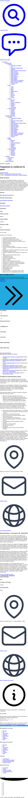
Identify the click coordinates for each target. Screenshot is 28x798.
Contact (4, 769)
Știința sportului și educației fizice (6, 200)
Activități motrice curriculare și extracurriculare (13, 356)
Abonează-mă (14, 725)
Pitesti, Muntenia (23, 175)
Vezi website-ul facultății (5, 530)
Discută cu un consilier (5, 163)
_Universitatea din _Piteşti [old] (11, 175)
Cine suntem (5, 767)
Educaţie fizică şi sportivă (5, 205)
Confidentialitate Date (7, 771)
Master (1, 211)
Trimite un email (3, 501)
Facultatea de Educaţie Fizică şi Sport (13, 173)
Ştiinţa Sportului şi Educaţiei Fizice (7, 195)
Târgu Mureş (5, 735)
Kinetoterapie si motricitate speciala (10, 366)
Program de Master (4, 172)
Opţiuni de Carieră (7, 762)
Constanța (5, 738)
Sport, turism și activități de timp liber (11, 372)
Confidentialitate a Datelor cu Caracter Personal (15, 724)
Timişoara (5, 734)
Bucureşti (5, 731)
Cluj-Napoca (5, 733)
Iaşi (3, 732)
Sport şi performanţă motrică (9, 363)
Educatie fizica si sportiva (8, 365)
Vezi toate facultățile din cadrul (7, 575)
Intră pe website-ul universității (6, 680)
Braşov (4, 737)
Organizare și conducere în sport (10, 367)
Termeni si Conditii (7, 770)
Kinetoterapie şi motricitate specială (10, 359)
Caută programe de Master (8, 761)
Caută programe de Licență (8, 760)
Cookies (4, 772)
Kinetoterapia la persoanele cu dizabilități (11, 360)
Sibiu (4, 739)
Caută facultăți (6, 758)
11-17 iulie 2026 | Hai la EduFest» (17, 4)
